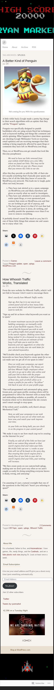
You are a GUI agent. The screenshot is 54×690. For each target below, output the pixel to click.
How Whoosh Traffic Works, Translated (17, 281)
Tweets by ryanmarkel (12, 604)
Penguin (13, 124)
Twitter (6, 599)
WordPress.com (9, 266)
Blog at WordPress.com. (20, 650)
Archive (24, 47)
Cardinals (35, 551)
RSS (34, 47)
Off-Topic (13, 528)
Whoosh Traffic (36, 528)
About (14, 47)
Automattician (36, 548)
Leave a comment (43, 261)
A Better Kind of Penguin (20, 61)
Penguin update (15, 264)
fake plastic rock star (11, 555)
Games (14, 261)
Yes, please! (9, 586)
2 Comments (45, 525)
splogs (31, 264)
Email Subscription (11, 564)
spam (25, 264)
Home (5, 47)
